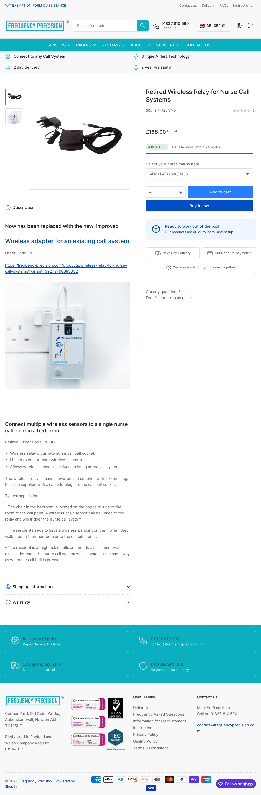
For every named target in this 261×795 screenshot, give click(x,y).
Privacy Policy (145, 734)
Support (165, 44)
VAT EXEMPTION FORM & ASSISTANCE (35, 5)
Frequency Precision (35, 781)
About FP (140, 44)
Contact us (188, 5)
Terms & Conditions (151, 748)
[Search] (142, 26)
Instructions (242, 5)
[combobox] (111, 26)
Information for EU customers (159, 721)
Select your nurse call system (172, 164)
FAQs (224, 5)
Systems (111, 44)
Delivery (208, 5)
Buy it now (199, 205)
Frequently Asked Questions (158, 714)
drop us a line (179, 297)
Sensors (56, 44)
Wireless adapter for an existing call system (67, 241)
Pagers (83, 44)
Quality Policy (145, 741)
